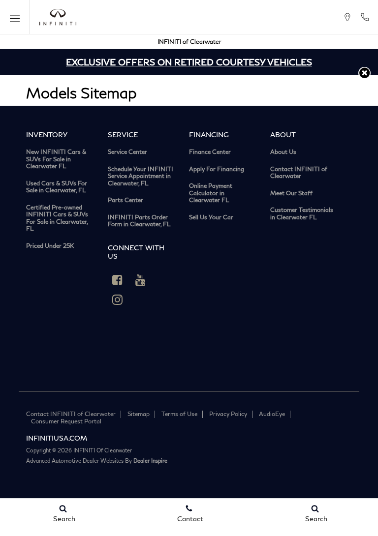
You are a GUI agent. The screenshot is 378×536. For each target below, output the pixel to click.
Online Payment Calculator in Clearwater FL (210, 193)
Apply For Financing (216, 169)
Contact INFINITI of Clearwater (298, 173)
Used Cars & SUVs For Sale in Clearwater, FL (56, 187)
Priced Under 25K (50, 245)
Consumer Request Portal (66, 421)
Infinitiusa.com (56, 438)
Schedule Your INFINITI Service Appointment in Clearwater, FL (140, 176)
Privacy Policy (228, 413)
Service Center (127, 152)
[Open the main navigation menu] (15, 17)
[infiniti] (57, 17)
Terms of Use (179, 413)
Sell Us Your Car (211, 217)
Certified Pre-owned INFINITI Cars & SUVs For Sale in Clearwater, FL (57, 218)
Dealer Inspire (150, 460)
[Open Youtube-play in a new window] (141, 280)
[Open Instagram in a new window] (117, 299)
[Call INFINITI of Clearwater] (365, 17)
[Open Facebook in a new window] (117, 280)
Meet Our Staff (291, 193)
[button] (364, 73)
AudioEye (272, 413)
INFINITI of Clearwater (189, 41)
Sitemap (138, 413)
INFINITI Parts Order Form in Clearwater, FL (139, 221)
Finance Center (210, 152)
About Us (283, 152)
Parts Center (125, 200)
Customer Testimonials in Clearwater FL (301, 214)
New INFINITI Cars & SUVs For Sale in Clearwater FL (56, 159)
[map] (347, 17)
